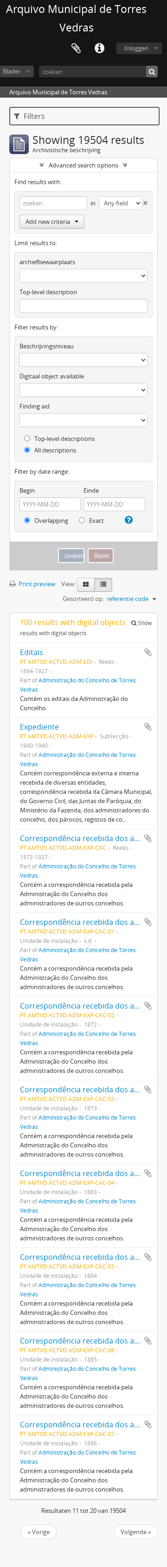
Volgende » (136, 1532)
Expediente (39, 727)
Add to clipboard (148, 652)
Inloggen (136, 48)
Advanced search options (83, 165)
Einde (91, 490)
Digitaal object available (51, 376)
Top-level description (48, 292)
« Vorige (39, 1532)
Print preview (36, 584)
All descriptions (54, 450)
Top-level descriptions (64, 438)
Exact (96, 520)
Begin (27, 490)
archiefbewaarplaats (47, 262)
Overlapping (50, 520)
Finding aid (34, 406)
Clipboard (76, 48)
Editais (31, 652)
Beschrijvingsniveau (46, 346)
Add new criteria (48, 221)
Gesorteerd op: (83, 599)
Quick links (99, 48)
